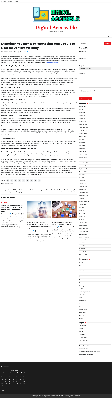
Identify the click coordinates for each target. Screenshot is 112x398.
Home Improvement (85, 292)
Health (81, 289)
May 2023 (82, 213)
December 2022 (83, 228)
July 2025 (82, 139)
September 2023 (84, 201)
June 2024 (82, 178)
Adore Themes (75, 396)
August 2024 (83, 172)
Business (10, 184)
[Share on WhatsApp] (19, 180)
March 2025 (82, 151)
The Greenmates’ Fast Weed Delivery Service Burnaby (62, 223)
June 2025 (82, 142)
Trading (81, 315)
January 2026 (83, 124)
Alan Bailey (22, 52)
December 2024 (84, 160)
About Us (82, 328)
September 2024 (84, 169)
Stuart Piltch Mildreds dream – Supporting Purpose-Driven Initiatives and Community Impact (12, 208)
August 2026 (83, 107)
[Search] (108, 36)
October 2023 (83, 198)
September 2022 (84, 237)
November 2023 (83, 195)
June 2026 (82, 112)
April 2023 (82, 216)
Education (82, 271)
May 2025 (82, 145)
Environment (83, 274)
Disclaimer (82, 334)
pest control (82, 300)
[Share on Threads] (35, 180)
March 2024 (82, 184)
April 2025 (82, 148)
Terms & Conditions (85, 346)
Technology (82, 312)
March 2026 (82, 121)
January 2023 (83, 225)
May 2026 (82, 115)
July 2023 (81, 207)
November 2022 (83, 231)
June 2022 (82, 243)
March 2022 (82, 252)
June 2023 (82, 210)
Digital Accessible (56, 27)
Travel (81, 318)
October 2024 (83, 166)
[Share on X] (11, 180)
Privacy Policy (83, 337)
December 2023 (83, 192)
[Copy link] (39, 180)
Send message (85, 99)
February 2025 (83, 154)
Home (81, 331)
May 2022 (82, 246)
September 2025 (84, 133)
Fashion (81, 277)
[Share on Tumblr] (31, 180)
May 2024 (82, 181)
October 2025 (83, 130)
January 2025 (83, 157)
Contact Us (82, 326)
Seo (80, 306)
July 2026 (82, 109)
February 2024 (83, 187)
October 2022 (83, 234)
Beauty (81, 262)
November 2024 (83, 163)
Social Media (83, 309)
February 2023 (83, 222)
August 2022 (82, 240)
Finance (81, 280)
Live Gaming (82, 295)
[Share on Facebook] (7, 180)
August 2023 (82, 204)
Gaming (81, 286)
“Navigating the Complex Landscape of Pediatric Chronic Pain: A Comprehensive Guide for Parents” (39, 225)
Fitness (81, 283)
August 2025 (83, 136)
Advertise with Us (84, 340)
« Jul (2, 390)
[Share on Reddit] (27, 180)
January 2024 (83, 190)
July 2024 (82, 175)
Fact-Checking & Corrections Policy (89, 351)
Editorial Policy (83, 349)
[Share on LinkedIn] (15, 180)
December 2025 (83, 127)
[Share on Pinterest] (23, 180)
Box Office (82, 265)
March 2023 (82, 219)
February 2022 (83, 255)
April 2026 (82, 118)
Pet (80, 303)
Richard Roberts (5, 213)
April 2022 (82, 249)
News (80, 297)
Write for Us (82, 343)
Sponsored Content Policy (87, 354)
